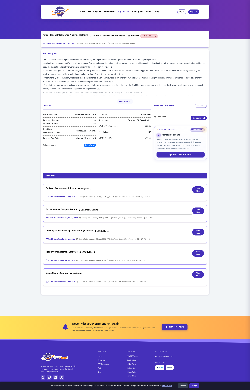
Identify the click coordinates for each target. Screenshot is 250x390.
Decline (183, 386)
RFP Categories (94, 12)
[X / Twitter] (61, 377)
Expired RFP (123, 12)
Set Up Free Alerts (176, 327)
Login (181, 12)
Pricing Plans (131, 364)
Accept (194, 386)
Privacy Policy (131, 372)
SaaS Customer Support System (61, 209)
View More (198, 189)
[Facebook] (43, 377)
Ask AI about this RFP (182, 155)
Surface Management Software (61, 188)
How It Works (131, 360)
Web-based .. (69, 22)
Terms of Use (131, 376)
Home (82, 12)
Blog (157, 12)
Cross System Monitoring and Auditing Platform (69, 230)
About (149, 12)
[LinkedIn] (55, 377)
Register (193, 12)
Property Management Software (62, 252)
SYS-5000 (161, 117)
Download (200, 118)
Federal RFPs (109, 12)
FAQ (99, 368)
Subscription (137, 12)
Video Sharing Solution (57, 273)
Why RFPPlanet (132, 356)
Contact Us (131, 368)
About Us (101, 360)
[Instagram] (49, 377)
